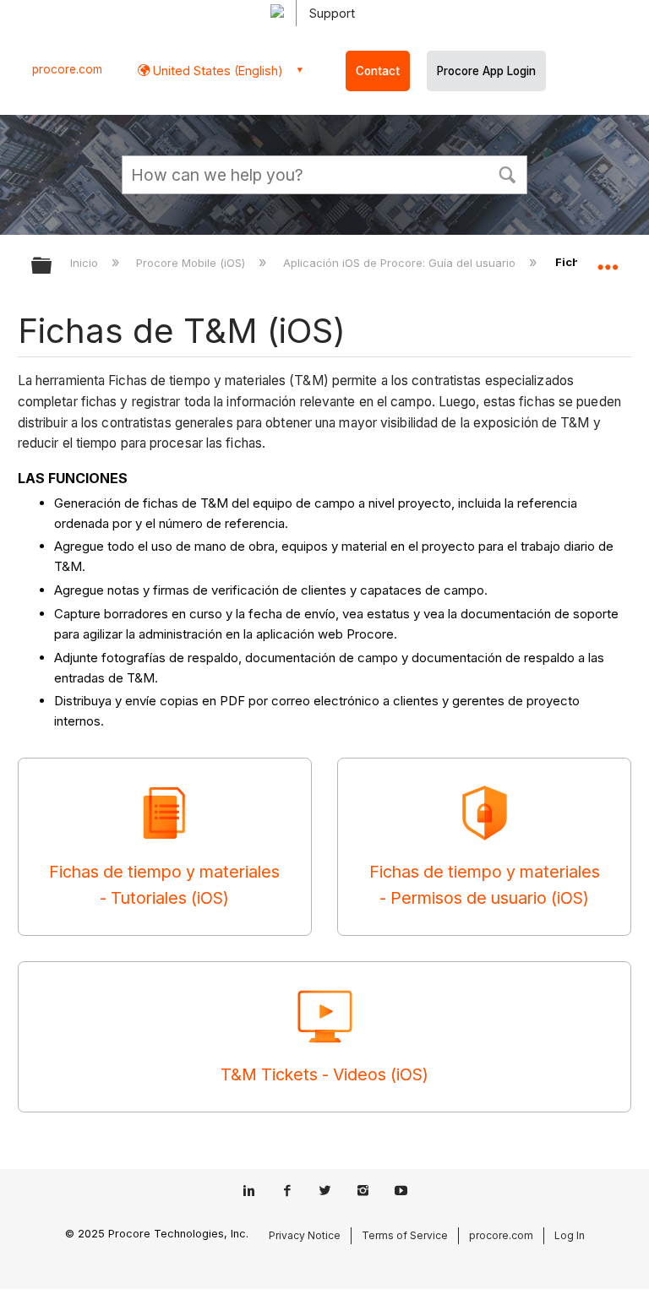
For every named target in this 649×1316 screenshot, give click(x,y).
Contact (378, 71)
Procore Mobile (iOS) (192, 262)
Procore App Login (486, 71)
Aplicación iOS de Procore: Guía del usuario (401, 262)
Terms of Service (405, 1235)
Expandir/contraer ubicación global (607, 260)
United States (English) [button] (216, 70)
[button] (507, 173)
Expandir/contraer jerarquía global (52, 266)
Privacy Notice (305, 1235)
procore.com (67, 69)
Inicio (85, 262)
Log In (569, 1235)
